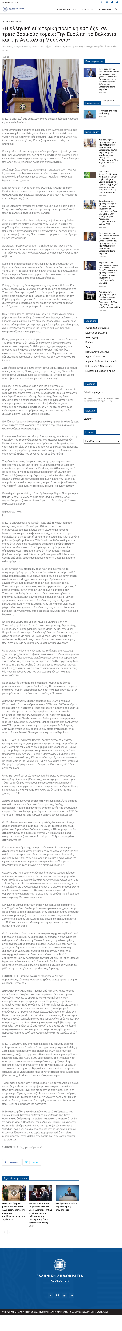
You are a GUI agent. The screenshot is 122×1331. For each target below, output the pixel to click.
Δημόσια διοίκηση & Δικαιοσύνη (101, 361)
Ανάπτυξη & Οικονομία (97, 328)
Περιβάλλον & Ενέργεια (97, 352)
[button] (116, 9)
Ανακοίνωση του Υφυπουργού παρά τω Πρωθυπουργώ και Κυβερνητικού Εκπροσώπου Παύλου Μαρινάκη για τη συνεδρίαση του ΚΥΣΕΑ (109, 299)
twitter (105, 101)
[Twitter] (112, 2)
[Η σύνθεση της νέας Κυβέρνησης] (90, 114)
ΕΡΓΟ (75, 9)
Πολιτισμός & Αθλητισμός (98, 366)
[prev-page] (4, 1232)
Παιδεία (89, 342)
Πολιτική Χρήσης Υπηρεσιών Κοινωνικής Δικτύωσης (72, 1312)
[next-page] (9, 1232)
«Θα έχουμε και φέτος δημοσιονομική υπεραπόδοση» (66, 1206)
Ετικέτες (88, 419)
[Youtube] (117, 2)
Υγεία (88, 347)
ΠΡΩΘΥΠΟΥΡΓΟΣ (88, 9)
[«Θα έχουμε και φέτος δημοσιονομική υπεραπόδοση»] (67, 1193)
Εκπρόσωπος (92, 103)
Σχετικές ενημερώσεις (15, 1178)
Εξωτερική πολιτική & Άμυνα (100, 371)
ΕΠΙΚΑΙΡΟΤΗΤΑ (64, 9)
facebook (111, 101)
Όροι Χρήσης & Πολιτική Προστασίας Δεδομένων (24, 1312)
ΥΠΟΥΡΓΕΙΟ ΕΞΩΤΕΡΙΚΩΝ (12, 21)
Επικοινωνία (102, 1312)
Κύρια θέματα (92, 132)
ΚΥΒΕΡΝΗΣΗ (105, 9)
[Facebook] (101, 2)
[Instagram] (107, 2)
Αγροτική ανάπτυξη (95, 356)
